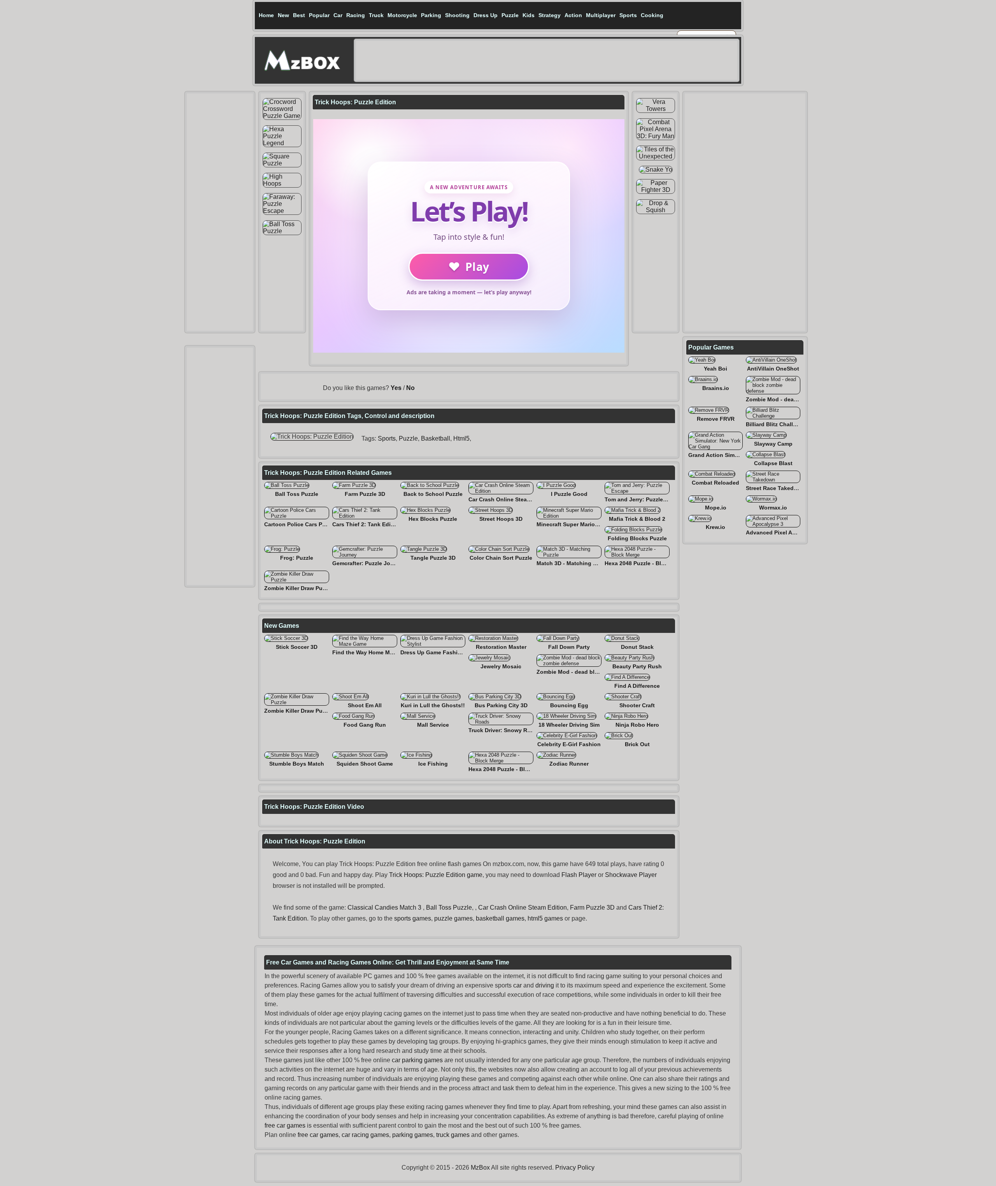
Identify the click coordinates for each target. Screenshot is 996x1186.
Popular (319, 15)
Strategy (549, 15)
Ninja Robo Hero (637, 725)
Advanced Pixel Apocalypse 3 (785, 532)
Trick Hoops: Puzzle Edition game (435, 874)
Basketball (435, 438)
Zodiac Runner (569, 764)
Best (299, 15)
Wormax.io (773, 507)
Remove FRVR (716, 419)
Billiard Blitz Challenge (776, 424)
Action (573, 15)
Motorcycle (402, 15)
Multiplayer (600, 15)
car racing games (365, 1135)
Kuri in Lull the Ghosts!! (433, 705)
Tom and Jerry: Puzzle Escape (644, 499)
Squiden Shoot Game (365, 764)
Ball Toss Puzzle (296, 494)
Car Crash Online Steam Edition (510, 499)
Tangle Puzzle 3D (433, 558)
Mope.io (715, 507)
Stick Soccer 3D (296, 647)
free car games (285, 1125)
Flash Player (578, 874)
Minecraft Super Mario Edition (576, 524)
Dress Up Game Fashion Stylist (441, 652)
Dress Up (485, 15)
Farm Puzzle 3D (365, 494)
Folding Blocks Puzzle (637, 538)
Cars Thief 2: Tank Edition (366, 524)
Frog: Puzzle (296, 558)
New (283, 15)
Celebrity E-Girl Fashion (569, 744)
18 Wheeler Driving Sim (569, 725)
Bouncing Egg (569, 705)
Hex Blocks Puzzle (433, 519)
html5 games (545, 918)
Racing (355, 15)
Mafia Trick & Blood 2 (637, 519)
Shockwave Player (631, 874)
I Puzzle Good (569, 494)
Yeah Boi (715, 368)
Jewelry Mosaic (500, 666)
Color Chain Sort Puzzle (501, 558)
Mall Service (433, 725)
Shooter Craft (637, 705)
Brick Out (637, 744)
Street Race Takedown (775, 488)
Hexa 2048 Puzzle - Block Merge (647, 563)
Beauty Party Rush (637, 666)
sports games (412, 918)
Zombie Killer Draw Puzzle (298, 588)
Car (337, 15)
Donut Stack (637, 647)
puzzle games (453, 918)
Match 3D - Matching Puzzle (573, 563)
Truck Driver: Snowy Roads (504, 730)
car (517, 985)
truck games (453, 1135)
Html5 (461, 438)
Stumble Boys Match (296, 764)
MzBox (480, 1167)
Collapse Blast (773, 463)
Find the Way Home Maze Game (374, 652)
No (410, 388)
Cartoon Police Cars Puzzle (300, 524)
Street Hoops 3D (501, 519)
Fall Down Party (569, 647)
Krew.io (715, 527)
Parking (431, 15)
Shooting (457, 15)
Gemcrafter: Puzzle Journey (368, 563)
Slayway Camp (773, 444)
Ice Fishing (433, 764)
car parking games (417, 1060)
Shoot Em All (365, 705)
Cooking (652, 15)
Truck (376, 15)
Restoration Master (501, 647)
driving (544, 985)
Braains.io (715, 388)
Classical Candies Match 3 (384, 907)
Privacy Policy (574, 1167)
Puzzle (510, 15)
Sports (628, 15)
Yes (396, 388)
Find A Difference (637, 686)
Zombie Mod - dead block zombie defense (592, 672)
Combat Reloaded (715, 483)
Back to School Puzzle (433, 494)
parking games (412, 1135)
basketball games (500, 918)
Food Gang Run (365, 725)
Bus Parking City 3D (501, 705)
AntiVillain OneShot (773, 368)
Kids (529, 15)
